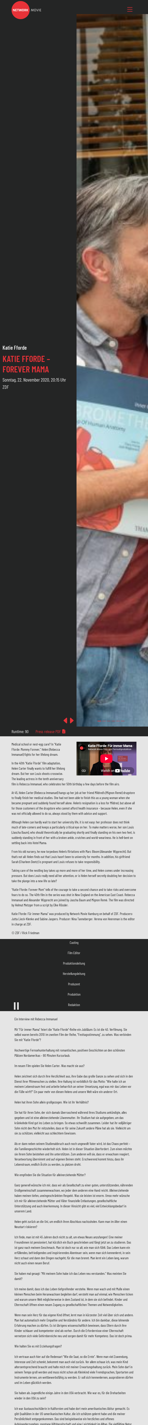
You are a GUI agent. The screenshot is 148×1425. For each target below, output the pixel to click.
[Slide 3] (113, 721)
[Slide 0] (99, 721)
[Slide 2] (108, 721)
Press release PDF (49, 731)
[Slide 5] (123, 721)
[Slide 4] (118, 721)
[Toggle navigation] (129, 9)
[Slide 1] (104, 721)
